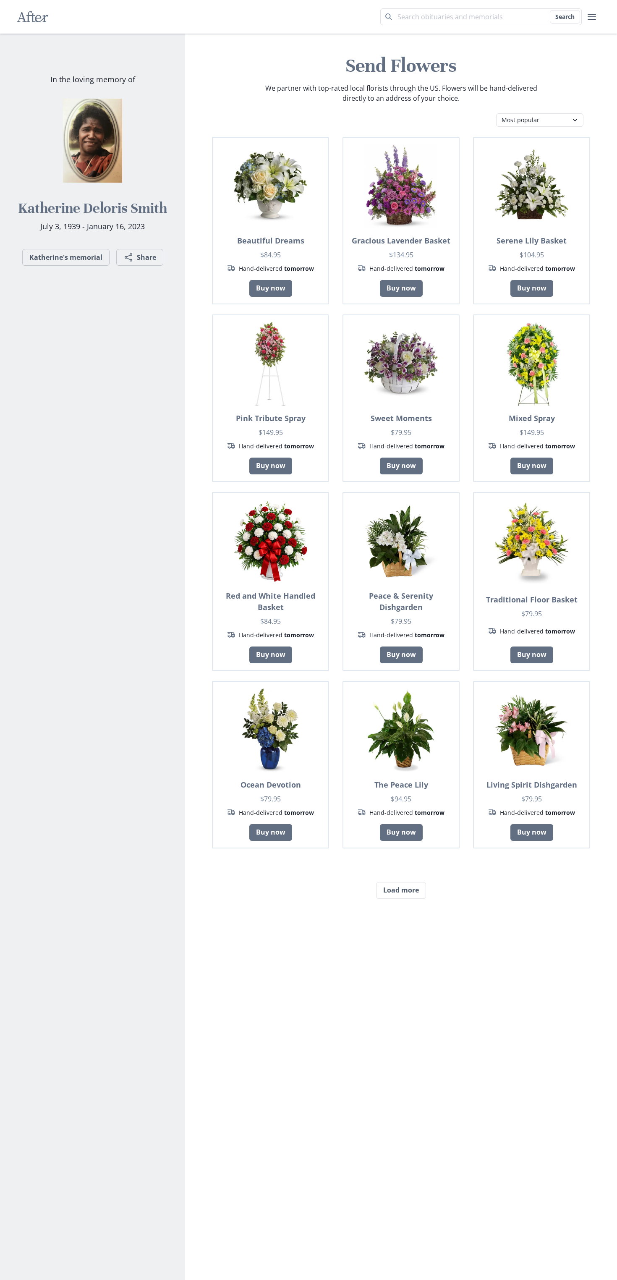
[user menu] (591, 16)
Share (146, 257)
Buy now (270, 288)
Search (565, 17)
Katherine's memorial (65, 257)
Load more (401, 890)
